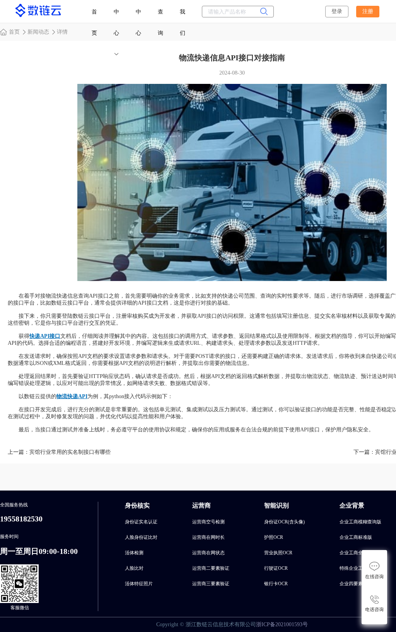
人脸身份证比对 (141, 537)
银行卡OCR (276, 583)
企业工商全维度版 (358, 552)
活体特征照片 (139, 583)
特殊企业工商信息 (358, 568)
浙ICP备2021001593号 (282, 624)
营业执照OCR (278, 552)
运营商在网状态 (208, 552)
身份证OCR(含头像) (284, 522)
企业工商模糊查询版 (360, 522)
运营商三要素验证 (210, 583)
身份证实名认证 (141, 522)
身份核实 (137, 505)
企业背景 (352, 505)
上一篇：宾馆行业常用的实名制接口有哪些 (59, 452)
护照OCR (273, 537)
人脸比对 (134, 568)
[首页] (38, 15)
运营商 (201, 505)
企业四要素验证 (356, 583)
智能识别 (276, 505)
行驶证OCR (276, 568)
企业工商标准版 (356, 537)
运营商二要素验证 (210, 568)
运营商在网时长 (208, 537)
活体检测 (134, 552)
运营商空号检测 (208, 522)
